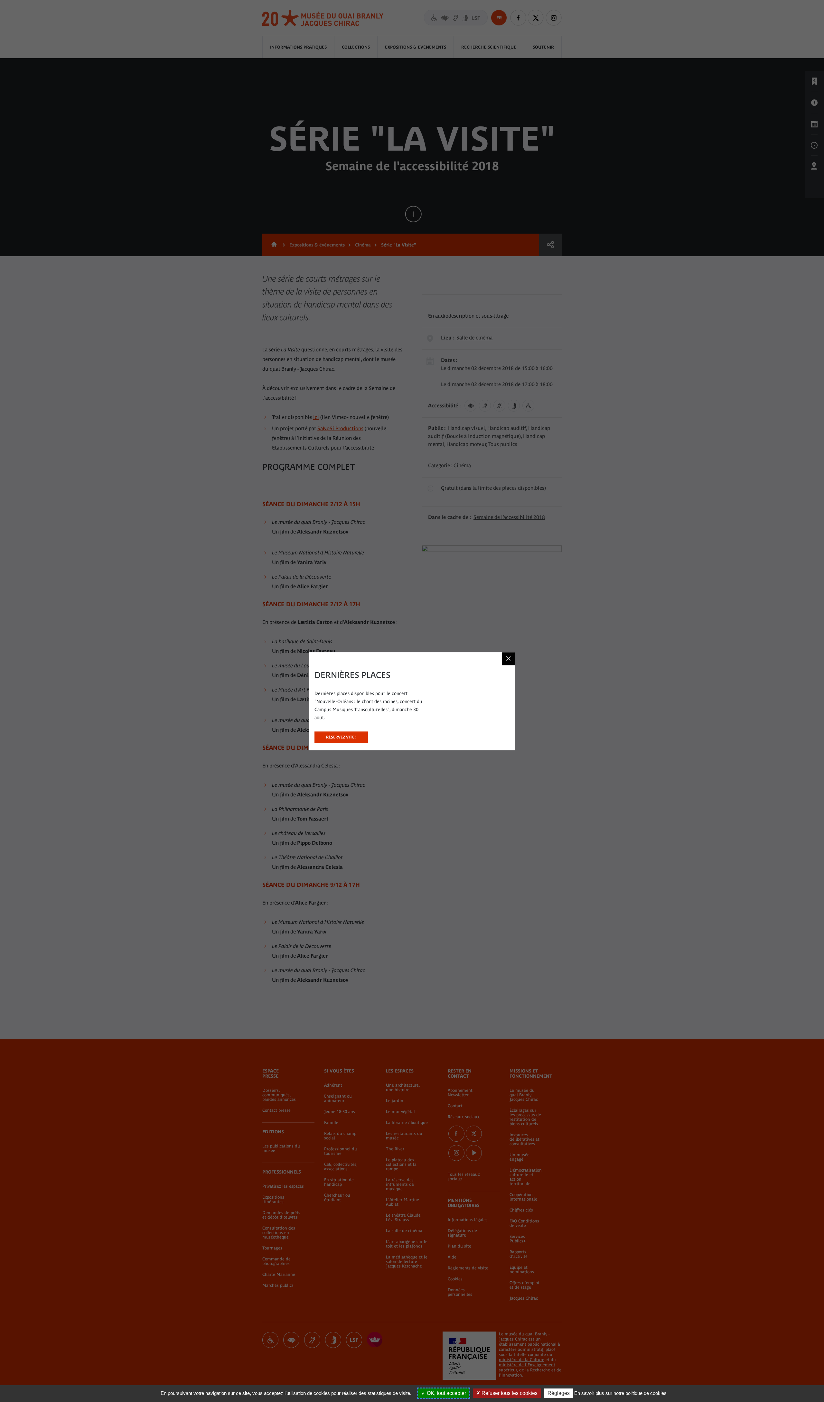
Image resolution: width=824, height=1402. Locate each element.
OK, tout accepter (446, 1393)
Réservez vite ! (341, 735)
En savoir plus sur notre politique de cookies (620, 1393)
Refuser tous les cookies (509, 1393)
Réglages (559, 1393)
